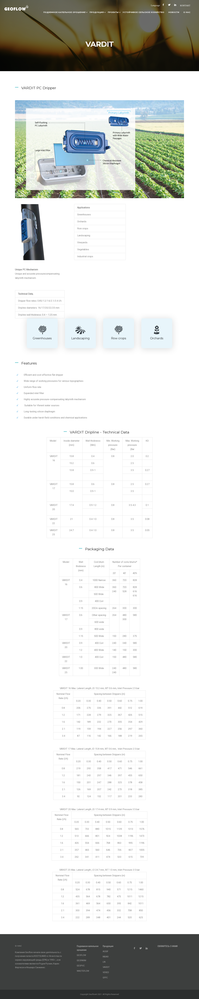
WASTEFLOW (83, 971)
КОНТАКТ (185, 5)
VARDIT (106, 967)
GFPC (105, 977)
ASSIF (105, 951)
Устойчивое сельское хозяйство (143, 12)
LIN (104, 962)
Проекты (113, 12)
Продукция (97, 12)
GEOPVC (81, 966)
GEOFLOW (81, 955)
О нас (186, 12)
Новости (173, 12)
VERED (106, 972)
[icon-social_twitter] (170, 5)
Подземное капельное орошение (64, 12)
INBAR (106, 956)
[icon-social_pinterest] (176, 5)
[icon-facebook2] (164, 5)
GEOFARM (81, 960)
